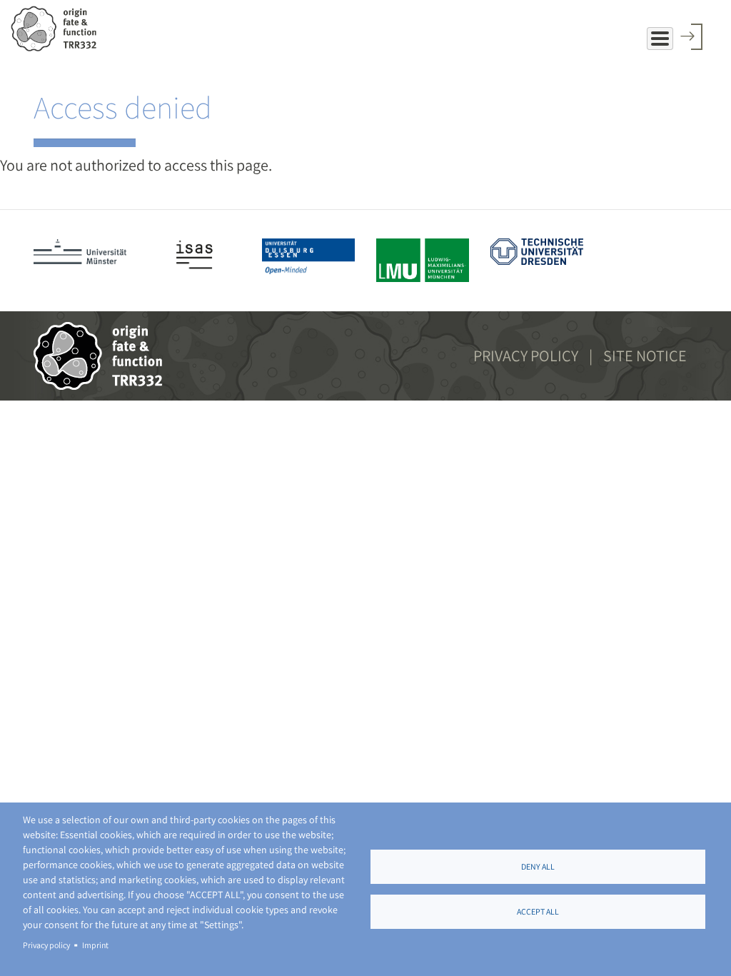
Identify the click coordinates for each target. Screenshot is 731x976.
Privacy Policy (525, 356)
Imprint (95, 945)
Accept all (538, 911)
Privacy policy (46, 945)
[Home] (59, 28)
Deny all (538, 866)
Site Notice (645, 356)
